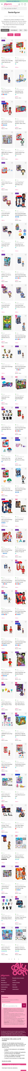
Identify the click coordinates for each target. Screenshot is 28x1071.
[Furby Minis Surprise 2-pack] (15, 798)
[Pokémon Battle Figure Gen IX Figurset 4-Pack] (2, 706)
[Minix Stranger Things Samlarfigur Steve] (4, 859)
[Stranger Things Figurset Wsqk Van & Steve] (15, 920)
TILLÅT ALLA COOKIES (14, 1065)
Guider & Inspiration (5, 984)
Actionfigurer (14, 30)
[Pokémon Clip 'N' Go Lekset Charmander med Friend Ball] (2, 492)
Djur (21, 30)
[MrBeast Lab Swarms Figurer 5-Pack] (2, 278)
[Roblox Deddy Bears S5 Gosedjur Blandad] (15, 675)
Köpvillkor (3, 980)
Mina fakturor (4, 982)
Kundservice (3, 978)
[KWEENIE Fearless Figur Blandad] (2, 736)
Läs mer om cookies (6, 1061)
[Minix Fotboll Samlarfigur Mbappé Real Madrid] (15, 369)
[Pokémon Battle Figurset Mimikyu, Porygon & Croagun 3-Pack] (15, 553)
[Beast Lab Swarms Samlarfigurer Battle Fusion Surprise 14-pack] (15, 859)
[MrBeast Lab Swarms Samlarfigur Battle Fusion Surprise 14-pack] (17, 859)
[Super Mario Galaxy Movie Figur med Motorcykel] (15, 828)
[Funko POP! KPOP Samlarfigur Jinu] (2, 247)
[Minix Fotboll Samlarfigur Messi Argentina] (2, 614)
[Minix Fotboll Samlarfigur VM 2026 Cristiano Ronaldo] (2, 645)
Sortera (17, 34)
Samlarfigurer (21, 16)
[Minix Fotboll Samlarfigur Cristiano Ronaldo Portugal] (15, 430)
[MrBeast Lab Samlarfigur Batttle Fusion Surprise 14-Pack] (18, 859)
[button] (2, 4)
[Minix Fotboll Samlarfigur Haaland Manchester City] (4, 94)
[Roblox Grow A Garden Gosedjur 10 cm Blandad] (15, 736)
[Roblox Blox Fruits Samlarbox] (2, 400)
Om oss (2, 991)
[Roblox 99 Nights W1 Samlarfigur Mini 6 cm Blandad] (2, 430)
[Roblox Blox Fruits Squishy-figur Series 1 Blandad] (15, 247)
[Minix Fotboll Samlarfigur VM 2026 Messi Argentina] (17, 216)
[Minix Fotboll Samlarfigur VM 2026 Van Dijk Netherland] (15, 889)
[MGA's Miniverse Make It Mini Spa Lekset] (2, 155)
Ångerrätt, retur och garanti (18, 978)
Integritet (14, 984)
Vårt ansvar (3, 989)
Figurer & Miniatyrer (13, 16)
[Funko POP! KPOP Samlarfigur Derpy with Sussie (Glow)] (15, 308)
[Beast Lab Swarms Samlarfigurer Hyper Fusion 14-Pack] (2, 951)
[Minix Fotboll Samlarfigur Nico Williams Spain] (15, 614)
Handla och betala (16, 982)
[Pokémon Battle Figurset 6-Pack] (15, 63)
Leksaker (6, 16)
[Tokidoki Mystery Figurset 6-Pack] (2, 889)
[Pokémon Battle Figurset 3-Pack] (2, 186)
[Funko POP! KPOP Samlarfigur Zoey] (15, 186)
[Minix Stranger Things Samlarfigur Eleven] (3, 859)
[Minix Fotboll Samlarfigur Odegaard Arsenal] (2, 767)
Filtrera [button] (10, 34)
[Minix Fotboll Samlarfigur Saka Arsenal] (3, 94)
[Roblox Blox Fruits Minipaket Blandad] (15, 94)
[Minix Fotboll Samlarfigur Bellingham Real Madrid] (2, 583)
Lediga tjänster (15, 989)
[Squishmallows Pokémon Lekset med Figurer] (15, 767)
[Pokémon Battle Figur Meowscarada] (15, 155)
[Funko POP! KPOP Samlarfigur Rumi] (2, 308)
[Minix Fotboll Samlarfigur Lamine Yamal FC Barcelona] (2, 94)
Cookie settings (4, 987)
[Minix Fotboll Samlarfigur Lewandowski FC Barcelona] (15, 645)
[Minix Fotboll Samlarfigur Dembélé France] (18, 216)
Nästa (18, 959)
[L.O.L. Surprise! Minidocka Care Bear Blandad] (15, 461)
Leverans (14, 980)
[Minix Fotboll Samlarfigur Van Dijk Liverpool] (15, 583)
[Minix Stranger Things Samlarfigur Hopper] (2, 859)
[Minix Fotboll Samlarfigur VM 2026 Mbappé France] (15, 216)
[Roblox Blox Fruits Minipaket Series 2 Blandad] (2, 339)
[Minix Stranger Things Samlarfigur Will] (6, 859)
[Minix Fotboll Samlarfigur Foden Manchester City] (6, 94)
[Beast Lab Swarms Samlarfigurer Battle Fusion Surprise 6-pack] (2, 798)
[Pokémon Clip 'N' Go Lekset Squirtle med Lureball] (2, 461)
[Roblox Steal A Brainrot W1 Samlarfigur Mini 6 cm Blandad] (2, 920)
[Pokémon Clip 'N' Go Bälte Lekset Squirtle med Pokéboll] (2, 63)
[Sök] (3, 8)
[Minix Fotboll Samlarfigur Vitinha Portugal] (2, 675)
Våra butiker (14, 987)
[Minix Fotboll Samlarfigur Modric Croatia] (19, 216)
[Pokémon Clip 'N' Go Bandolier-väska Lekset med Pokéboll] (15, 125)
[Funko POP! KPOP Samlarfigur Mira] (2, 216)
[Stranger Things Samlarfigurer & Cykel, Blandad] (2, 828)
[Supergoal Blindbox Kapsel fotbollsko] (15, 400)
